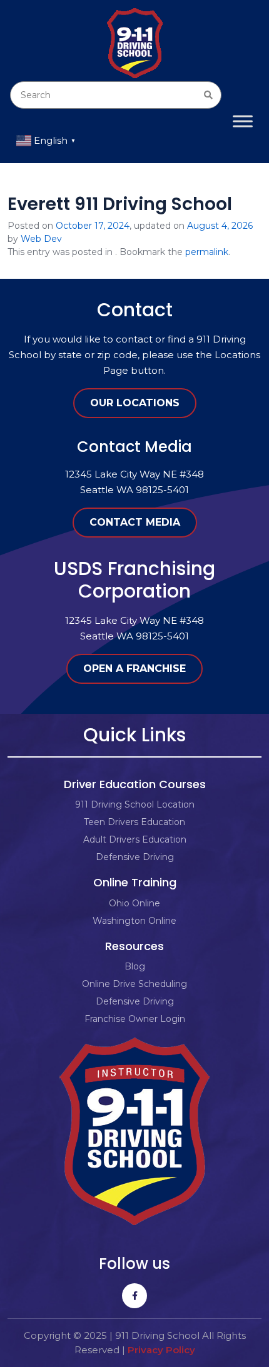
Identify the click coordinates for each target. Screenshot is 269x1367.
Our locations (135, 403)
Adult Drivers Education (134, 839)
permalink (206, 252)
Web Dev (41, 238)
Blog (134, 966)
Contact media (134, 522)
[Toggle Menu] (243, 121)
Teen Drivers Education (134, 822)
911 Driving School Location (135, 804)
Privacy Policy (161, 1350)
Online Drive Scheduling (134, 983)
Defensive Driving (135, 857)
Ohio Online (134, 903)
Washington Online (134, 920)
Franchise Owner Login (134, 1018)
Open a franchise (134, 668)
